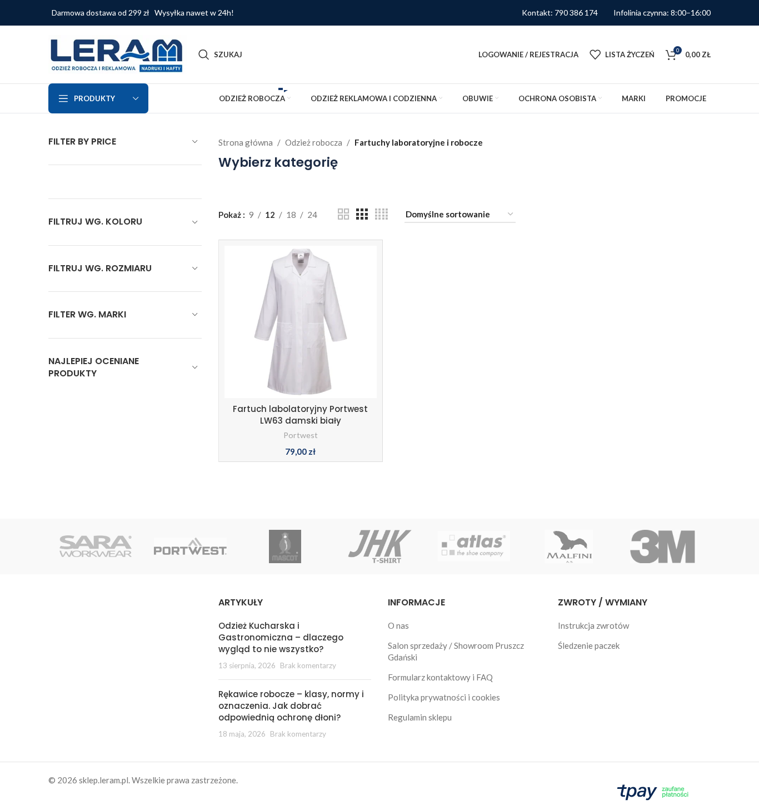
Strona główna (245, 142)
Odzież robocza (313, 142)
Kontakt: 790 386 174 (560, 12)
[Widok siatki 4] (381, 214)
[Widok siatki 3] (361, 214)
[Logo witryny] (117, 53)
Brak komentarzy (308, 665)
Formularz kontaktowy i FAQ (440, 677)
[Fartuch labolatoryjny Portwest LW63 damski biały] (300, 322)
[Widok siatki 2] (343, 214)
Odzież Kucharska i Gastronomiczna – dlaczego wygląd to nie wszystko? (280, 637)
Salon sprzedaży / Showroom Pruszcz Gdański (456, 651)
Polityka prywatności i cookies (444, 697)
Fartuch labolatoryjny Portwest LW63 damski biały (300, 414)
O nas (398, 625)
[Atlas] (474, 546)
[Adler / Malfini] (568, 546)
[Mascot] (285, 546)
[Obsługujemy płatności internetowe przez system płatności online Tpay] (655, 791)
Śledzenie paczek (589, 645)
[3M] (663, 546)
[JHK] (379, 546)
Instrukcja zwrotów (593, 625)
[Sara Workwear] (95, 546)
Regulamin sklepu (420, 717)
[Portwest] (190, 546)
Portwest (300, 435)
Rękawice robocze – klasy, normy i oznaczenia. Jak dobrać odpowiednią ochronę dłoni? (291, 705)
